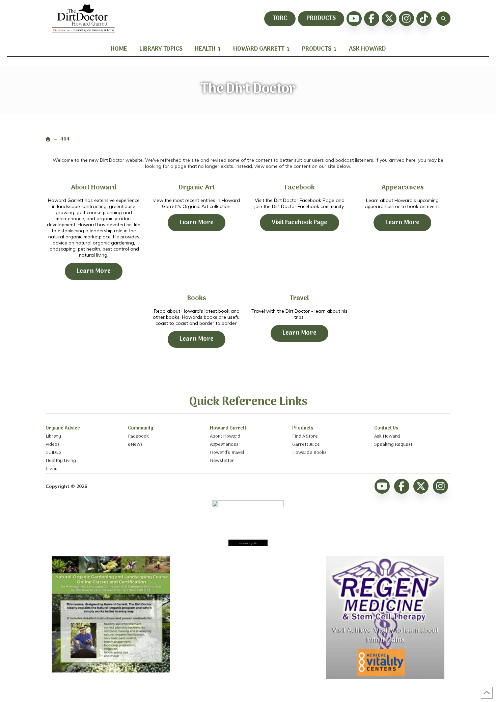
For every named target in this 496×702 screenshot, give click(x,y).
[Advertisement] (248, 598)
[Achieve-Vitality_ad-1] (385, 677)
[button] (443, 18)
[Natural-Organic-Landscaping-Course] (111, 671)
